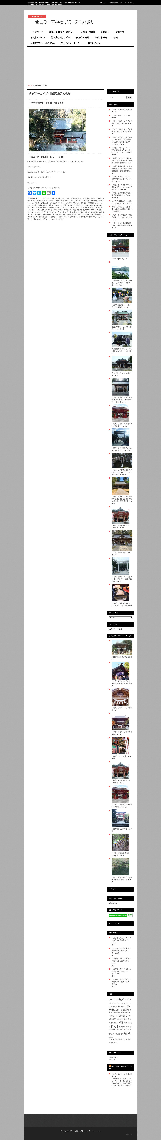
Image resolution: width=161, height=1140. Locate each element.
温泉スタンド (124, 1029)
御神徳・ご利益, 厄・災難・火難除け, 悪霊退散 (71, 207)
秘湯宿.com (113, 903)
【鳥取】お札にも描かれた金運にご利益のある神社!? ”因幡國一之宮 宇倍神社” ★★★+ (122, 160)
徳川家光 (62, 214)
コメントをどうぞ (57, 219)
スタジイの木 (80, 217)
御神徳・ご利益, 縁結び (39, 205)
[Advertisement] (80, 65)
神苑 (122, 1034)
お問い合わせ (94, 43)
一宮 (97, 217)
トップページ (36, 32)
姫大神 (72, 217)
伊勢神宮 (120, 32)
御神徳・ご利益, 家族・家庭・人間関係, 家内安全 (80, 200)
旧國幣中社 (37, 217)
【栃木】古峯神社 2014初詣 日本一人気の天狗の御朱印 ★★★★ (122, 225)
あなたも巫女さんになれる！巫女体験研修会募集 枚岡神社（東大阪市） (122, 209)
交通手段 (116, 1010)
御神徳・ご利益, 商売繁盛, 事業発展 (49, 200)
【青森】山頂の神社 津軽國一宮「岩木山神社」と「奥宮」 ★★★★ (122, 195)
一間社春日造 (124, 1003)
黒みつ (116, 1042)
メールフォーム (123, 2)
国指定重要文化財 (48, 214)
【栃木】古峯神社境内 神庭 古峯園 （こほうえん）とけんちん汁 (122, 217)
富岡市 (80, 214)
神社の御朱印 (101, 37)
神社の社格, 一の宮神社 (81, 198)
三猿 (68, 217)
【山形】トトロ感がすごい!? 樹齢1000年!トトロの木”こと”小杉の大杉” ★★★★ (122, 187)
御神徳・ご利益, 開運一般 (81, 212)
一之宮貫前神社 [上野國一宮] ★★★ (46, 103)
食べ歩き (125, 1039)
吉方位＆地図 (82, 37)
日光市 (115, 1026)
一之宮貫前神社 (95, 214)
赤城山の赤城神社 (33, 172)
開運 (120, 1039)
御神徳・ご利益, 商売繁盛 (67, 210)
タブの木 (86, 214)
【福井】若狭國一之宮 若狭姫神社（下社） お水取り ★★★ (122, 123)
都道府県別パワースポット (61, 32)
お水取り (105, 32)
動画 (115, 37)
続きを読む (32, 182)
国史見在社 (121, 1012)
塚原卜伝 (127, 1012)
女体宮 (119, 1019)
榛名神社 (44, 172)
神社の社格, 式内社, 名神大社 (62, 198)
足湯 (114, 1039)
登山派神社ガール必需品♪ (42, 43)
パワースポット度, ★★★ (89, 205)
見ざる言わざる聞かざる (50, 217)
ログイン (129, 1135)
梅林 (113, 1029)
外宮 (111, 1016)
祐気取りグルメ (37, 37)
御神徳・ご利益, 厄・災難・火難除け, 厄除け (64, 205)
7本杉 (111, 999)
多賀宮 (115, 1016)
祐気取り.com (34, 27)
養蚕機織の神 (90, 217)
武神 (56, 214)
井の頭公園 (122, 1006)
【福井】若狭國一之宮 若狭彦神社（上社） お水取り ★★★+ (122, 131)
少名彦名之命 (125, 1019)
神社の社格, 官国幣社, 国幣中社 (60, 212)
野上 (117, 1039)
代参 (121, 1010)
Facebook (112, 1059)
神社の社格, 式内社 (83, 210)
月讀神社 (38, 214)
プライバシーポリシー (71, 43)
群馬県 (68, 214)
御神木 (123, 1022)
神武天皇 (117, 1034)
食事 (129, 1039)
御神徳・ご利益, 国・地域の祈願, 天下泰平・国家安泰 (53, 203)
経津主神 (62, 217)
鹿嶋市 (111, 1042)
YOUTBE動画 (113, 1057)
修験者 (116, 1012)
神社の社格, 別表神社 (49, 210)
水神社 (117, 1029)
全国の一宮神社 (87, 32)
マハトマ (116, 1003)
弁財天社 (116, 1023)
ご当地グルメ (121, 999)
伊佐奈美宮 (126, 1010)
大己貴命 (122, 1015)
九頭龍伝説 (114, 1006)
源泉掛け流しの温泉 (60, 37)
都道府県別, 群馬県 (97, 212)
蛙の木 (74, 214)
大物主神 (114, 1019)
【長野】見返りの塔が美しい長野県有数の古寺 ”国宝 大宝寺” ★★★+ (122, 179)
